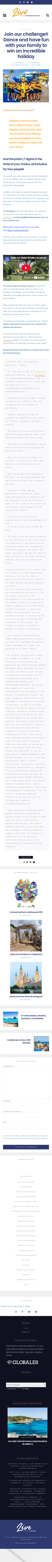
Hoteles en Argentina (26, 1196)
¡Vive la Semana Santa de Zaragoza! (26, 996)
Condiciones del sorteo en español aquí (19, 110)
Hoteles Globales (26, 1250)
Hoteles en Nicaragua (26, 1235)
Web (5, 1122)
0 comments (34, 62)
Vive (26, 1284)
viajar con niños (26, 1182)
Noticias (26, 1260)
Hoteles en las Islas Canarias (26, 1211)
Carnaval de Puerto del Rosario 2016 (26, 912)
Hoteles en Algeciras (26, 1191)
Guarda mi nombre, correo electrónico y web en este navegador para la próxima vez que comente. (26, 1137)
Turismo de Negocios (26, 1279)
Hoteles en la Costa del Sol (26, 1206)
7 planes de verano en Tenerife (27, 1480)
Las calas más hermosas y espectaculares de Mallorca (27, 1442)
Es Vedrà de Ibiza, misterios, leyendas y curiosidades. (33, 1017)
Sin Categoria (26, 29)
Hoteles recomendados (26, 1255)
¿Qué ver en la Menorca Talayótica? (26, 954)
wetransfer (7, 217)
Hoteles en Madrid (26, 1221)
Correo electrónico (13, 1111)
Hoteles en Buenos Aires (26, 1201)
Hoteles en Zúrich (26, 1245)
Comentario (9, 1066)
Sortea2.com (7, 340)
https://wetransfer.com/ (18, 230)
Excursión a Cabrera (34, 1493)
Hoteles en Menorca (26, 1231)
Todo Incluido (26, 857)
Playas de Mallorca (26, 1270)
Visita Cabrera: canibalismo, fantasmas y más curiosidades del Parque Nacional (27, 1504)
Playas (26, 1265)
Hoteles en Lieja (26, 1216)
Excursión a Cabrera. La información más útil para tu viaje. (27, 1500)
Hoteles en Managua (26, 1226)
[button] (5, 15)
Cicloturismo (26, 1187)
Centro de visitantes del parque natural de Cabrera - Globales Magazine (27, 1491)
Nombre (7, 1101)
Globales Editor (21, 65)
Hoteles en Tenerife (26, 1240)
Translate (25, 1389)
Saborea (26, 1275)
